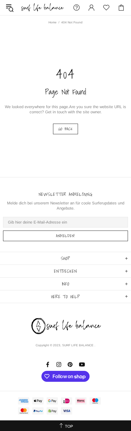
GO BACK (65, 129)
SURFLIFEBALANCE (42, 8)
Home (52, 22)
